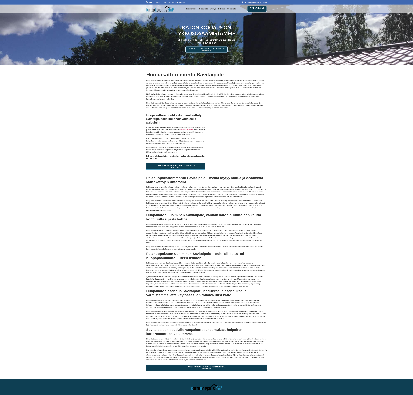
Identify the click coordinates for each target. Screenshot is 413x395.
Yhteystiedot (231, 9)
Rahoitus (221, 9)
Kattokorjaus (191, 9)
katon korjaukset (187, 130)
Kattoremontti (202, 9)
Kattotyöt (213, 9)
